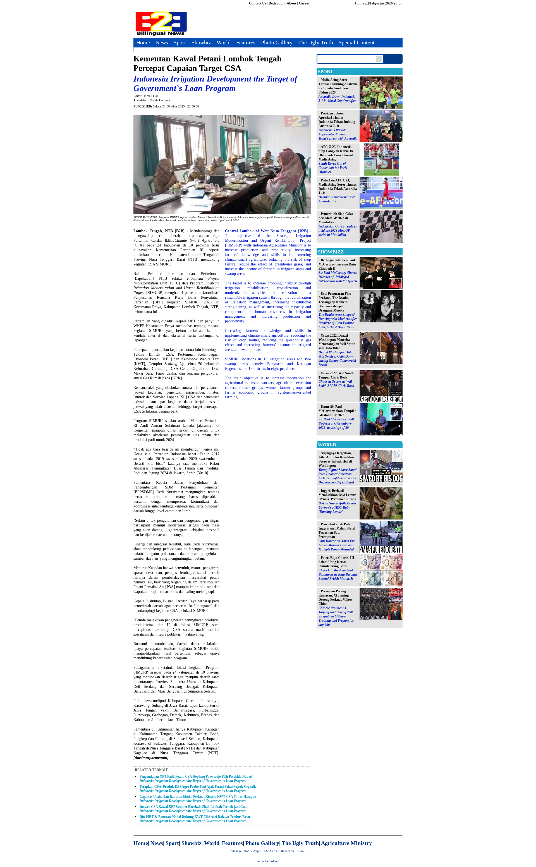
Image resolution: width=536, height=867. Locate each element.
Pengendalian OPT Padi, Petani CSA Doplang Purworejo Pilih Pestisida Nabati (196, 779)
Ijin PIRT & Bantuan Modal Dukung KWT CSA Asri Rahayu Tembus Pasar (195, 819)
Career (304, 3)
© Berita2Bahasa (268, 861)
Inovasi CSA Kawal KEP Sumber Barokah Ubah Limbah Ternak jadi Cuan (194, 809)
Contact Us (257, 3)
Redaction (276, 3)
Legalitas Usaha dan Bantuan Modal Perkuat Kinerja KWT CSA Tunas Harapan (198, 799)
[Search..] (379, 59)
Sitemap (236, 850)
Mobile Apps (251, 850)
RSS (265, 850)
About (291, 3)
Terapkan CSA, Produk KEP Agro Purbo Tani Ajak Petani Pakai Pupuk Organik (198, 789)
